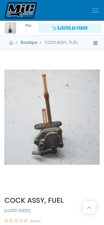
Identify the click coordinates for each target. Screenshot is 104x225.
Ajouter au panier (72, 28)
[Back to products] (95, 42)
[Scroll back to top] (89, 207)
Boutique (29, 42)
